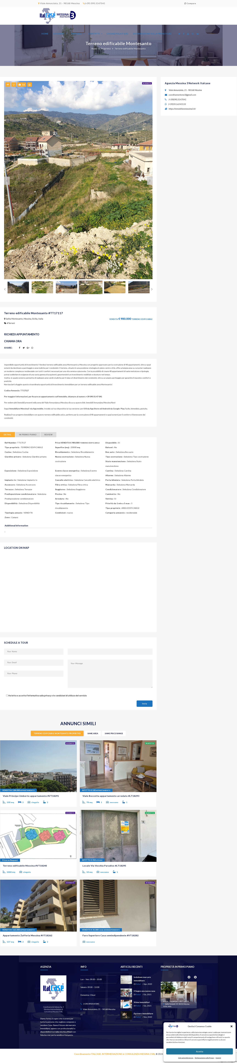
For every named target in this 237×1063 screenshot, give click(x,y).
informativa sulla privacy (39, 695)
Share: (8, 347)
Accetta (199, 1051)
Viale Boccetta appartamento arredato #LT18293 (111, 796)
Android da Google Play (113, 408)
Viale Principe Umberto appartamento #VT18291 (31, 796)
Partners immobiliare (143, 1013)
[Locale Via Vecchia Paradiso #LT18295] (118, 836)
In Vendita (147, 83)
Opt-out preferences (185, 1058)
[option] (78, 180)
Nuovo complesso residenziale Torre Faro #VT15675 (176, 998)
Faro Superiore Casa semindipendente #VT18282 (111, 935)
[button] (231, 1026)
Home (44, 33)
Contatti (94, 33)
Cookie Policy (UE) (117, 33)
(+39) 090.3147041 (95, 3)
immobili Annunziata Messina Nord (100, 402)
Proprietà (106, 48)
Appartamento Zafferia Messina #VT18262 (27, 935)
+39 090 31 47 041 (94, 396)
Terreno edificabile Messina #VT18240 (25, 865)
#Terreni (11, 323)
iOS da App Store (91, 408)
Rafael (138, 984)
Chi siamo (58, 33)
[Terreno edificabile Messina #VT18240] (38, 836)
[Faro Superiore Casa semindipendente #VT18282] (118, 906)
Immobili (76, 33)
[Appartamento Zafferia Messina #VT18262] (38, 906)
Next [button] (147, 180)
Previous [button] (4, 180)
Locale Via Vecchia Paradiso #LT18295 (104, 865)
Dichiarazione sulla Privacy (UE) (152, 33)
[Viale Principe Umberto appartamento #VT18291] (38, 766)
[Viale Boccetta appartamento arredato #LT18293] (118, 766)
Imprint (218, 1058)
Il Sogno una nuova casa (144, 991)
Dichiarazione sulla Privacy (204, 1058)
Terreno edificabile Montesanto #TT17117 (33, 313)
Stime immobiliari (142, 1002)
